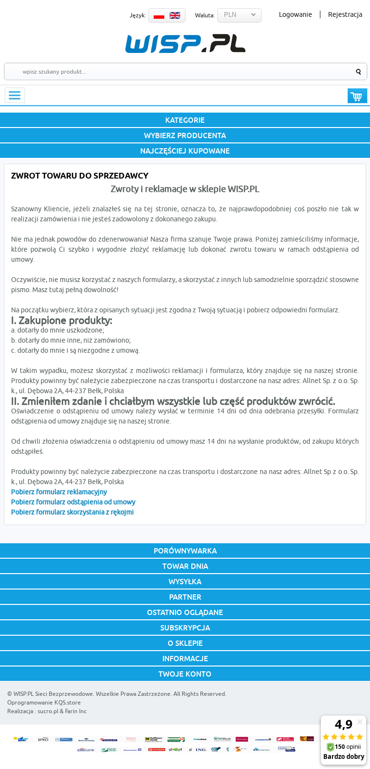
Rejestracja (345, 14)
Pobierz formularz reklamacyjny (59, 492)
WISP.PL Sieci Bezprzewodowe (53, 693)
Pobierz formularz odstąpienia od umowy (73, 502)
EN (175, 15)
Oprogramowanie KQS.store (44, 702)
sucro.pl (48, 711)
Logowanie (295, 14)
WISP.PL (185, 43)
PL (159, 15)
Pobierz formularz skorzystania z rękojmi (72, 512)
